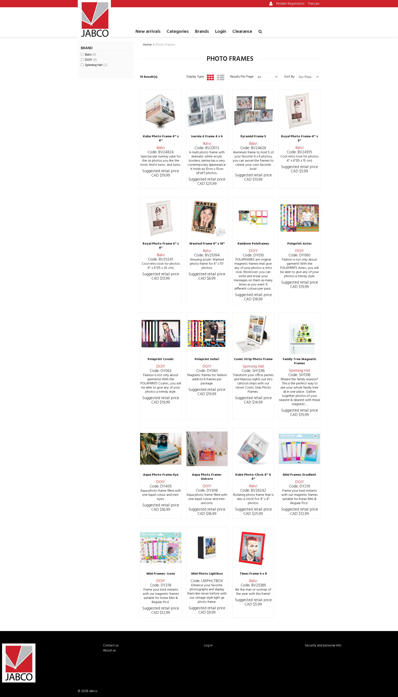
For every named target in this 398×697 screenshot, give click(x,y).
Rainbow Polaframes (253, 243)
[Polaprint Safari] (207, 333)
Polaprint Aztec (299, 243)
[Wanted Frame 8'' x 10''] (207, 217)
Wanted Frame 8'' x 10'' (207, 243)
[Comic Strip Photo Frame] (253, 333)
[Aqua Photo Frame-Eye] (160, 448)
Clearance (242, 31)
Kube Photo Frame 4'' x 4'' (161, 138)
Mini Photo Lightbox (207, 573)
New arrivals (147, 31)
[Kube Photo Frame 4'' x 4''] (160, 110)
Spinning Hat (96, 65)
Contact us (110, 645)
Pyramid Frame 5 (253, 136)
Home (147, 45)
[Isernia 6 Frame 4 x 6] (207, 110)
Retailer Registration (290, 3)
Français (313, 3)
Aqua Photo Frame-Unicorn (207, 477)
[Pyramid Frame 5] (253, 110)
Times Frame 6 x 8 (253, 573)
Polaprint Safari (207, 359)
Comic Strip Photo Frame (253, 359)
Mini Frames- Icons (160, 573)
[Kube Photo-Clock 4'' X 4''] (253, 448)
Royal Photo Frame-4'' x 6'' (299, 138)
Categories (178, 31)
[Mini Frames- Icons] (160, 547)
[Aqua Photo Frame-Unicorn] (207, 448)
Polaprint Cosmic (161, 359)
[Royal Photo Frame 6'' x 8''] (160, 217)
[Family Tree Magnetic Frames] (299, 333)
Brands (202, 31)
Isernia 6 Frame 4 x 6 (207, 136)
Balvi (90, 55)
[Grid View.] (209, 77)
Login (220, 31)
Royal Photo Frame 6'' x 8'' (161, 246)
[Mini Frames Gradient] (299, 448)
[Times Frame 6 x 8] (253, 547)
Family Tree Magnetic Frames (299, 361)
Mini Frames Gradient (299, 475)
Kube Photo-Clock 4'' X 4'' (253, 477)
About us (109, 650)
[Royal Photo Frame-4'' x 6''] (299, 110)
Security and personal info (323, 645)
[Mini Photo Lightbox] (207, 547)
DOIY (91, 60)
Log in (208, 645)
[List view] (219, 77)
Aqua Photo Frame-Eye (160, 475)
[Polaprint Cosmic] (160, 333)
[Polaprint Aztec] (299, 217)
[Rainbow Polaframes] (253, 217)
